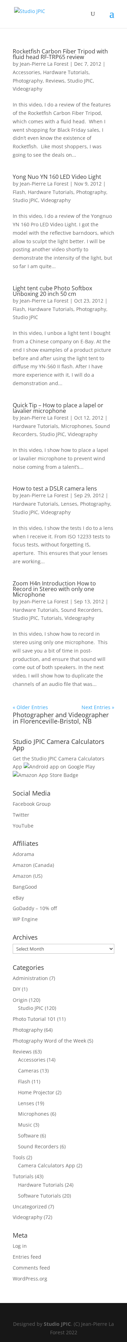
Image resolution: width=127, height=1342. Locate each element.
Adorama (23, 854)
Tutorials (51, 618)
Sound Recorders (81, 610)
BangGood (25, 886)
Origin (20, 1000)
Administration (30, 978)
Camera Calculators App (46, 1165)
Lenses (69, 503)
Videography (27, 88)
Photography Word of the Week (49, 1040)
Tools (19, 1157)
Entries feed (27, 1256)
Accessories (26, 72)
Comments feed (31, 1267)
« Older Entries (30, 707)
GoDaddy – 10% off (35, 908)
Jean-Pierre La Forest (44, 63)
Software (28, 1135)
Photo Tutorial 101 (34, 1019)
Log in (20, 1246)
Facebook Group (32, 803)
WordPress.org (30, 1278)
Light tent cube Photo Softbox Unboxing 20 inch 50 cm (52, 291)
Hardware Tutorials (66, 72)
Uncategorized (30, 1206)
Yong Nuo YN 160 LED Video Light (57, 177)
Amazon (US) (27, 876)
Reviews (55, 80)
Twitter (21, 814)
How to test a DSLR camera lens (55, 488)
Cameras (28, 1070)
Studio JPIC (80, 80)
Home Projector (36, 1092)
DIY (16, 989)
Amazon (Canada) (33, 865)
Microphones (76, 426)
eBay (18, 897)
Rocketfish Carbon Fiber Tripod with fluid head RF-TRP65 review (60, 54)
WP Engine (25, 919)
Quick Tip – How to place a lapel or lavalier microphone (58, 408)
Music (25, 1124)
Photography (28, 80)
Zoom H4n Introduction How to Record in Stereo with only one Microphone (54, 588)
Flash (19, 192)
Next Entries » (97, 707)
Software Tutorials (39, 1195)
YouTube (23, 825)
